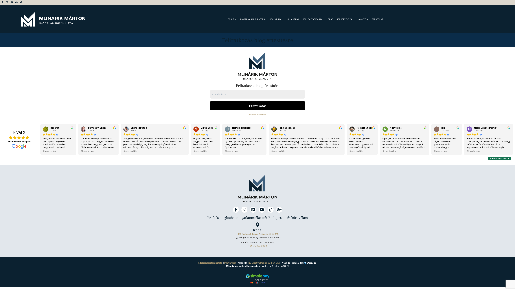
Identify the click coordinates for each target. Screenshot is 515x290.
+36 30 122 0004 (257, 245)
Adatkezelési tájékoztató (257, 114)
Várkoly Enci (274, 263)
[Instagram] (7, 2)
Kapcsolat (377, 19)
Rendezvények (344, 19)
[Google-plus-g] (279, 210)
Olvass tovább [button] (49, 151)
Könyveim (363, 19)
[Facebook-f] (2, 2)
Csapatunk (275, 19)
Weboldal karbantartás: (299, 262)
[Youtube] (16, 2)
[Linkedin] (12, 2)
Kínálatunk (293, 19)
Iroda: (257, 230)
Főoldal (232, 19)
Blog (330, 19)
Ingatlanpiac (230, 263)
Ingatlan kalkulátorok (253, 19)
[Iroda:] (257, 224)
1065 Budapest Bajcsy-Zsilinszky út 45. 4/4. (257, 234)
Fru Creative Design (257, 263)
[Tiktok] (21, 2)
